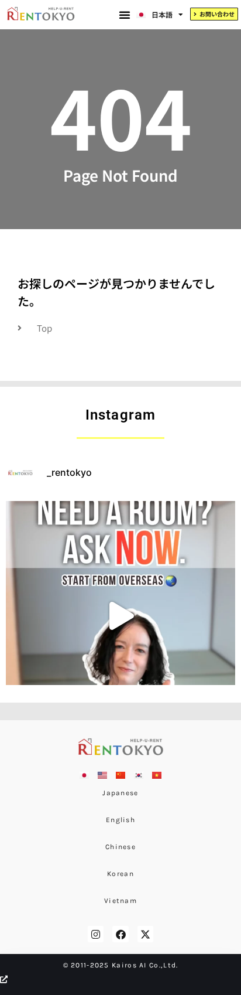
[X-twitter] (145, 934)
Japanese (120, 793)
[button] (124, 14)
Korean (120, 874)
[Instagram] (96, 934)
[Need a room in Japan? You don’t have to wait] (120, 616)
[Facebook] (120, 934)
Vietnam (120, 901)
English (120, 820)
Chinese (120, 847)
